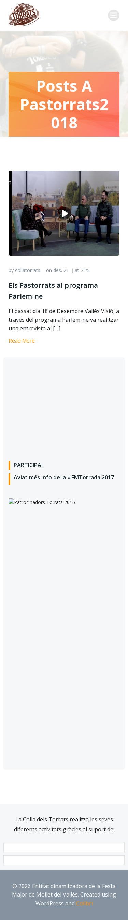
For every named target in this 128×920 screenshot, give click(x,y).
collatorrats (27, 270)
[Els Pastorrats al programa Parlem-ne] (64, 213)
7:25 (85, 270)
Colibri (84, 903)
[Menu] (113, 15)
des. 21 (61, 270)
